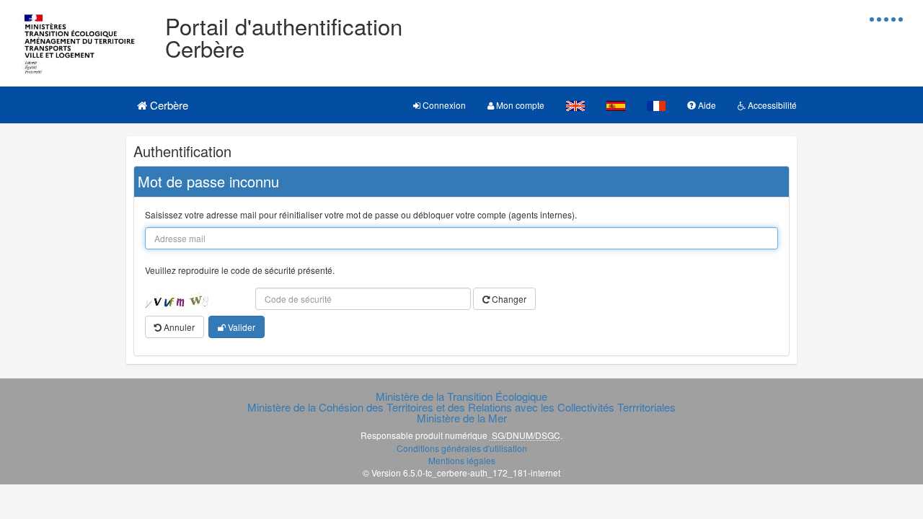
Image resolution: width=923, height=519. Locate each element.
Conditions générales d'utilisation (462, 448)
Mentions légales (461, 460)
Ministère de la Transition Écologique (461, 396)
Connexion (443, 105)
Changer (508, 299)
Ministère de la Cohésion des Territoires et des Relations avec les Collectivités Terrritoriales (461, 406)
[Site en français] (656, 104)
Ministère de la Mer (462, 417)
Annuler (178, 327)
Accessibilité (771, 105)
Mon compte (519, 105)
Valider (240, 327)
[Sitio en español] (616, 104)
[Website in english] (575, 104)
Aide (706, 105)
